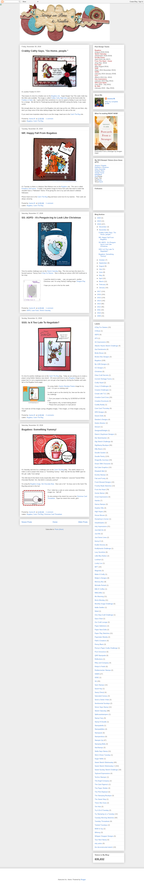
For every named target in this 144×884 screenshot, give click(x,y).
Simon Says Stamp (101, 707)
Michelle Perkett (100, 585)
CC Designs (99, 368)
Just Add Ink (99, 530)
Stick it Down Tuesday (102, 755)
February (102, 284)
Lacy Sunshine (100, 552)
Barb (100, 174)
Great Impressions (101, 497)
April (101, 278)
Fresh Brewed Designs (103, 482)
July (100, 269)
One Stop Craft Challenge (104, 615)
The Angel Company (102, 781)
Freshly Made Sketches (103, 486)
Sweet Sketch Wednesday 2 (105, 766)
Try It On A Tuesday (102, 810)
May (101, 275)
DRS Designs (99, 412)
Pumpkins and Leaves (29, 188)
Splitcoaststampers (101, 714)
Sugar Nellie (99, 759)
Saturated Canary (101, 696)
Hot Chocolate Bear (47, 484)
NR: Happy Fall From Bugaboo (39, 133)
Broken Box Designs (102, 357)
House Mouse (100, 515)
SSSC (97, 677)
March (101, 281)
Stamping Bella (100, 744)
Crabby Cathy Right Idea (59, 98)
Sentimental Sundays (102, 703)
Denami (97, 427)
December (103, 227)
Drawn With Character (102, 464)
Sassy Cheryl (99, 692)
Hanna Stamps (100, 504)
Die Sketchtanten (101, 438)
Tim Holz (98, 806)
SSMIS (97, 674)
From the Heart (100, 489)
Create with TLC (100, 394)
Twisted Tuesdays (101, 825)
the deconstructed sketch (104, 847)
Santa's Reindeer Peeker (67, 386)
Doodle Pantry (100, 456)
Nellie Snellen (99, 607)
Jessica (97, 165)
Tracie (102, 173)
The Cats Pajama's (101, 784)
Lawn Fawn (35, 310)
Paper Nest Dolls (101, 629)
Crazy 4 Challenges (102, 386)
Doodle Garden (100, 453)
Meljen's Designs (101, 578)
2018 (99, 224)
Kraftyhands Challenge (103, 548)
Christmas (98, 371)
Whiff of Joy (99, 829)
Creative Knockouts (102, 401)
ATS (96, 338)
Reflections (99, 659)
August (102, 266)
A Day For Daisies (47, 273)
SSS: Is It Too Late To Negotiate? (40, 322)
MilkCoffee (98, 593)
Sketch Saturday (52, 271)
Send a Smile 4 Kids (102, 700)
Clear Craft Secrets (101, 375)
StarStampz (99, 747)
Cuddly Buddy (100, 405)
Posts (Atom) (59, 529)
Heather (97, 171)
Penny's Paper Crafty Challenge (106, 648)
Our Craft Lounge (101, 622)
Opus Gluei (99, 618)
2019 (99, 221)
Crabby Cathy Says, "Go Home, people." (45, 50)
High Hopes (99, 511)
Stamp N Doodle (100, 722)
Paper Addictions (101, 626)
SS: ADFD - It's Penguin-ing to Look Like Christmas (51, 217)
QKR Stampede (100, 655)
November (103, 230)
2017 (99, 291)
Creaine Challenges (102, 390)
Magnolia (98, 570)
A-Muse (97, 331)
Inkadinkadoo (99, 523)
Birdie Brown (99, 353)
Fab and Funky (100, 478)
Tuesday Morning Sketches (104, 818)
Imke (96, 169)
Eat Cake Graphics (101, 467)
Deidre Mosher (100, 423)
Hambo (97, 500)
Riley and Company (102, 663)
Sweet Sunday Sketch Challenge (106, 770)
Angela (103, 165)
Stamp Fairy (99, 718)
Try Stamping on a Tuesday (104, 814)
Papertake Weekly (101, 637)
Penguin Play (81, 281)
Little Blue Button (101, 556)
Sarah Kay (98, 689)
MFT (96, 567)
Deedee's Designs (101, 419)
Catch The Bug (75, 114)
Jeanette (102, 169)
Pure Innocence (100, 652)
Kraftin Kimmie (100, 545)
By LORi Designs (101, 364)
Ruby (100, 180)
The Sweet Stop (100, 799)
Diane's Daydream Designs (104, 434)
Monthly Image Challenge (104, 604)
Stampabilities (100, 729)
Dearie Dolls (99, 416)
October (102, 260)
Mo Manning (99, 596)
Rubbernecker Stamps (103, 670)
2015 (99, 297)
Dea (102, 171)
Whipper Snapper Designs (104, 836)
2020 (99, 218)
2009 (99, 316)
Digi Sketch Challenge (102, 441)
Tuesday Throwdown (102, 821)
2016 (99, 294)
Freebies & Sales (27, 100)
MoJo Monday (100, 600)
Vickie (97, 173)
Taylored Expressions (102, 773)
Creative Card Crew (102, 397)
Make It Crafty (100, 574)
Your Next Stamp (101, 840)
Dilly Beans (99, 449)
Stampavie (98, 733)
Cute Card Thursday (102, 408)
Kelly (96, 174)
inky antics (98, 843)
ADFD (29, 310)
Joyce (101, 182)
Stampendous (100, 736)
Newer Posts (27, 522)
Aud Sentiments (100, 349)
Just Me (97, 534)
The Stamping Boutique (103, 795)
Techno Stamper (100, 777)
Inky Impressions (101, 526)
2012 (99, 307)
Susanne (105, 167)
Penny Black (99, 644)
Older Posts (83, 522)
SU (96, 681)
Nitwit (97, 611)
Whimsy (97, 832)
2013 (99, 304)
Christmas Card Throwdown (53, 514)
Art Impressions (100, 342)
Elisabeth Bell (99, 471)
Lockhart (98, 559)
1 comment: (50, 119)
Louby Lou (98, 563)
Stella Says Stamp (101, 751)
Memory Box (99, 582)
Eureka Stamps (100, 475)
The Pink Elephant (101, 792)
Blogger (83, 879)
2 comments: (50, 415)
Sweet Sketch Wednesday (104, 762)
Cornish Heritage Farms (103, 379)
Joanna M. (111, 98)
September (103, 263)
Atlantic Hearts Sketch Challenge (106, 346)
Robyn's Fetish (100, 666)
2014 (99, 301)
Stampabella (99, 725)
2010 (99, 313)
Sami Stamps (99, 685)
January (102, 287)
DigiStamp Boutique (102, 445)
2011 (99, 310)
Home (55, 522)
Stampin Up (99, 740)
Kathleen (98, 167)
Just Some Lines (101, 537)
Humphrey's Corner (102, 519)
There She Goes (101, 803)
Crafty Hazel (99, 382)
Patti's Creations (100, 640)
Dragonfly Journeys (102, 460)
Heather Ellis (99, 508)
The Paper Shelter (101, 788)
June (101, 272)
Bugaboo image (35, 484)
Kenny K (98, 541)
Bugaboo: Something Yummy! (39, 429)
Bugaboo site (55, 96)
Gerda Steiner (100, 493)
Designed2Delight (101, 430)
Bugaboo (30, 121)
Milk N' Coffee (100, 589)
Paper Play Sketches (102, 633)
